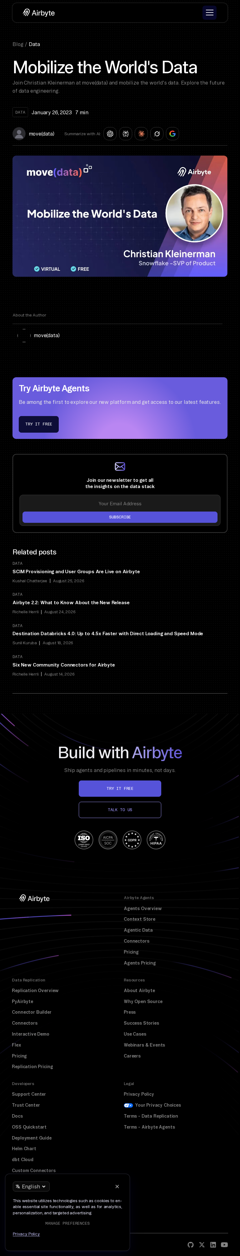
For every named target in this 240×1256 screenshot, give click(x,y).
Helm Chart (24, 1148)
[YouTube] (224, 1244)
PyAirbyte (22, 1001)
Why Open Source (143, 1001)
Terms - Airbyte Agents (149, 1127)
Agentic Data (138, 930)
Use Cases (135, 1034)
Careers (132, 1055)
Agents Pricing (140, 962)
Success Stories (141, 1023)
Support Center (29, 1094)
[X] (202, 1244)
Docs (17, 1116)
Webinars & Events (144, 1045)
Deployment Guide (31, 1137)
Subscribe (120, 517)
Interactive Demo (30, 1034)
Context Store (139, 919)
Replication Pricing (32, 1066)
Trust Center (26, 1105)
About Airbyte (139, 990)
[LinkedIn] (213, 1244)
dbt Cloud (22, 1159)
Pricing (131, 952)
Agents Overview (143, 908)
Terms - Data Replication (151, 1116)
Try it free (38, 424)
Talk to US (120, 809)
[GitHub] (190, 1244)
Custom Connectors (33, 1170)
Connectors (136, 941)
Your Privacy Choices (158, 1105)
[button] (209, 13)
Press (130, 1012)
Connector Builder (31, 1012)
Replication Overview (35, 990)
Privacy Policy (139, 1094)
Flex (16, 1045)
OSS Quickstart (29, 1127)
